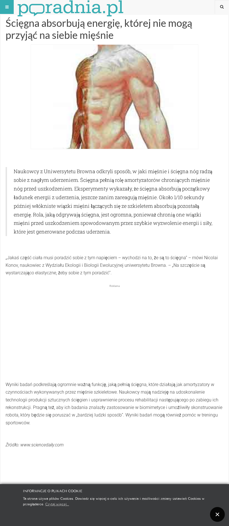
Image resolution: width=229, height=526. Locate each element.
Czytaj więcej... (57, 503)
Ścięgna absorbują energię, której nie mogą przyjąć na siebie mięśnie (99, 29)
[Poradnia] (70, 7)
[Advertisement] (114, 327)
